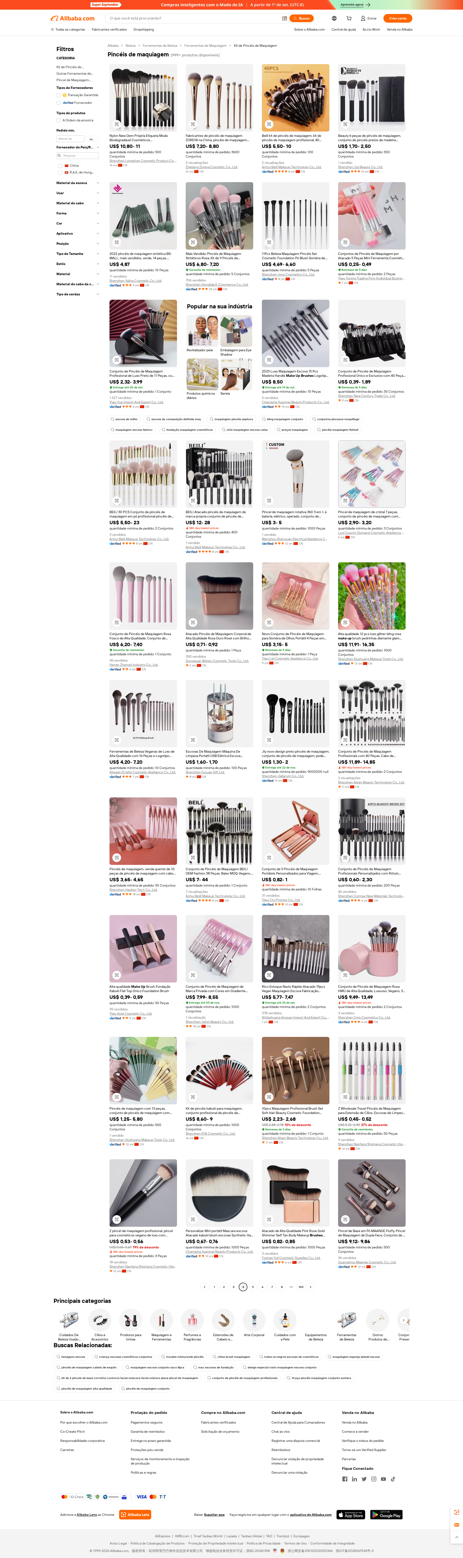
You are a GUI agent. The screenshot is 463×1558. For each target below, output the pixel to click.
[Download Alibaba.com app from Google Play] (386, 1514)
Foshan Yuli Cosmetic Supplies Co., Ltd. (291, 1258)
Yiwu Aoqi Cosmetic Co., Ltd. (130, 1013)
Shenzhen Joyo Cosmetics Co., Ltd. (288, 274)
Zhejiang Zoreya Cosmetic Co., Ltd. (212, 167)
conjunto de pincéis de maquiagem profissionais (245, 1378)
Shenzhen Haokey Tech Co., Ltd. (133, 890)
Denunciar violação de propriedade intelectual (298, 1461)
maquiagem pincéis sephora (234, 419)
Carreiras (67, 1450)
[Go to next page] (310, 1287)
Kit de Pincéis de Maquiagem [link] (255, 45)
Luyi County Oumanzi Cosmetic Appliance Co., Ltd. (372, 533)
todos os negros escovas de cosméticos (291, 1357)
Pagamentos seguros (147, 1422)
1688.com (182, 1536)
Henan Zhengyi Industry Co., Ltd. (133, 665)
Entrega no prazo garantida (151, 1441)
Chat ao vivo (281, 1431)
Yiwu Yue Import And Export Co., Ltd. (136, 402)
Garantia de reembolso (148, 1431)
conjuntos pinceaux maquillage (338, 419)
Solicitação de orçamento (220, 1431)
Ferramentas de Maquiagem (205, 45)
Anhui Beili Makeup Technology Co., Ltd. (291, 167)
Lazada (231, 1536)
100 (301, 1287)
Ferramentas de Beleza (160, 45)
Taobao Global (251, 1536)
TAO (269, 1536)
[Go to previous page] (204, 1287)
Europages (301, 1536)
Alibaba (113, 45)
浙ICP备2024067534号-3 (355, 1551)
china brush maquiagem (234, 1357)
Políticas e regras (143, 1472)
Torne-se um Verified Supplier (364, 1450)
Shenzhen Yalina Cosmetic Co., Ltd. (135, 281)
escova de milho (126, 419)
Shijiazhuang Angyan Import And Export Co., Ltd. (295, 1017)
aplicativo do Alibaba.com (311, 1515)
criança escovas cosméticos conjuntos (125, 1357)
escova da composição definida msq (176, 419)
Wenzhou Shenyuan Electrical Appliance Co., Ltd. (295, 539)
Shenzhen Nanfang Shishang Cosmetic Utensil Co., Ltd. (372, 1144)
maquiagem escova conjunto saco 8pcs (157, 1367)
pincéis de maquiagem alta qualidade (86, 1388)
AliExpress (162, 1536)
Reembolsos (281, 1450)
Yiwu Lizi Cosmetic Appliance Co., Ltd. (290, 658)
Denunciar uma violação (289, 1472)
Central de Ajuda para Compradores (298, 1422)
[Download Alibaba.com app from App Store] (350, 1514)
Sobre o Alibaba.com (76, 1412)
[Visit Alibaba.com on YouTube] (383, 1479)
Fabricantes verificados (218, 1422)
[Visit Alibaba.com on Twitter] (364, 1479)
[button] (284, 18)
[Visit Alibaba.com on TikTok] (393, 1479)
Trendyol (282, 1536)
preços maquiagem (295, 429)
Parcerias (349, 1459)
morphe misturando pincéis (185, 1357)
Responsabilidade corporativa (82, 1441)
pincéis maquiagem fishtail (340, 429)
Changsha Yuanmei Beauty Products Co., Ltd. (295, 402)
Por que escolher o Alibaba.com (84, 1422)
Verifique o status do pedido (363, 1441)
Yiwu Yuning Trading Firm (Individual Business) (372, 278)
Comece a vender (355, 1431)
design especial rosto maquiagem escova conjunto (282, 1367)
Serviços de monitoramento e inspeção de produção (160, 1461)
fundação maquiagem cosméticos (189, 429)
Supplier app (214, 1515)
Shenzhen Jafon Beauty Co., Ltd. (210, 1022)
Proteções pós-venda (147, 1450)
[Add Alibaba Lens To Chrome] (135, 1514)
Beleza (131, 45)
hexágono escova (73, 1357)
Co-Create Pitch (72, 1431)
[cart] (350, 19)
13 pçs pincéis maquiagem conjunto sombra (321, 1378)
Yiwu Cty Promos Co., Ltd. (281, 900)
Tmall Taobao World (207, 1536)
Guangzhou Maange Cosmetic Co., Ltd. (367, 1262)
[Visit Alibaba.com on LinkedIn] (354, 1479)
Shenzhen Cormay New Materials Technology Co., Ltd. (372, 896)
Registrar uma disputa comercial (296, 1441)
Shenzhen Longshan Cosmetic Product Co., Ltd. (143, 161)
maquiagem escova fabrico (134, 429)
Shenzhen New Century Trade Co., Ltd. (366, 396)
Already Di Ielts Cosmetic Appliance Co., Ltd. (142, 772)
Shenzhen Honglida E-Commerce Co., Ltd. (217, 284)
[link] (456, 1512)
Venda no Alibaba (355, 1422)
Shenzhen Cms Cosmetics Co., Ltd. (364, 1017)
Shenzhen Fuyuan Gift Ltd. (205, 772)
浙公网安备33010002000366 (310, 1551)
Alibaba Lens (87, 1515)
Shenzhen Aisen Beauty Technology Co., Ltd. (371, 782)
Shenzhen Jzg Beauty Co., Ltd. (360, 167)
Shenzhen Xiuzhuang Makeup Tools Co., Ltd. (370, 659)
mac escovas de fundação (216, 1367)
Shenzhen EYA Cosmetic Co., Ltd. (210, 1133)
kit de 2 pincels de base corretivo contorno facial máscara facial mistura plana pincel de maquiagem (129, 1378)
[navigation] (78, 666)
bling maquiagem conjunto (285, 419)
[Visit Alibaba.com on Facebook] (345, 1479)
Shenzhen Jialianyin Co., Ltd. (283, 776)
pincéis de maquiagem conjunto (148, 1388)
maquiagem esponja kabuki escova (356, 1357)
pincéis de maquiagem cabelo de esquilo (88, 1367)
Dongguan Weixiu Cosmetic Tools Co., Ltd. (217, 661)
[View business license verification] (275, 1550)
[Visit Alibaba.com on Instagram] (374, 1479)
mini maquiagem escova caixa (247, 429)
